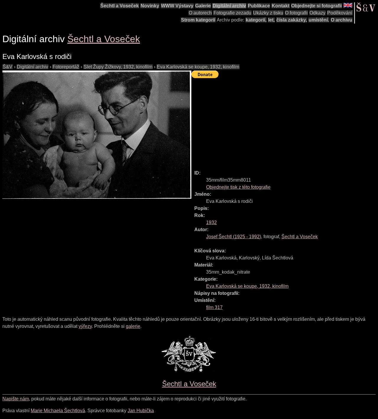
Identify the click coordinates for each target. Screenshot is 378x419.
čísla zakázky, (291, 19)
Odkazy (317, 12)
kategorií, (256, 19)
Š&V (7, 66)
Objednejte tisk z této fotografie (238, 187)
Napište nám (15, 398)
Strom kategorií (198, 19)
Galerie (203, 5)
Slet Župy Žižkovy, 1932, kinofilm (118, 66)
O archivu (341, 19)
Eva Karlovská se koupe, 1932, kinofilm (198, 66)
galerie (133, 326)
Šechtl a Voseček (119, 5)
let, (271, 19)
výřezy (85, 326)
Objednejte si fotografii (316, 5)
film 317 (214, 307)
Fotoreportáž (66, 66)
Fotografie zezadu (232, 12)
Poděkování (339, 12)
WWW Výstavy (177, 5)
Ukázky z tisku (268, 12)
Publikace (259, 5)
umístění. (319, 19)
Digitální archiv (229, 5)
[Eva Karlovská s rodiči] (96, 134)
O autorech (200, 12)
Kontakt (280, 5)
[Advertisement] (284, 121)
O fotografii (296, 12)
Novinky (150, 5)
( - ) (233, 236)
